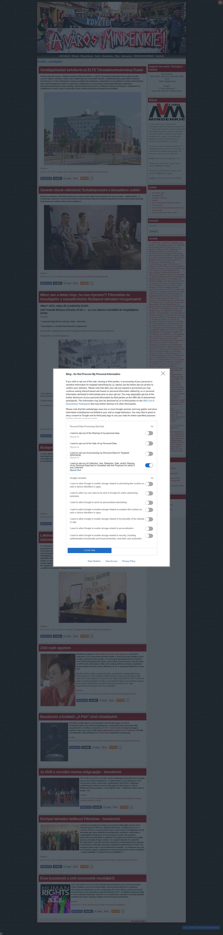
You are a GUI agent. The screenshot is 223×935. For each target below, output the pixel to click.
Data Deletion (94, 561)
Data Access (111, 561)
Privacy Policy (128, 561)
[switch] (149, 433)
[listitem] (111, 426)
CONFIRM (89, 550)
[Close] (164, 374)
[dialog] (111, 467)
